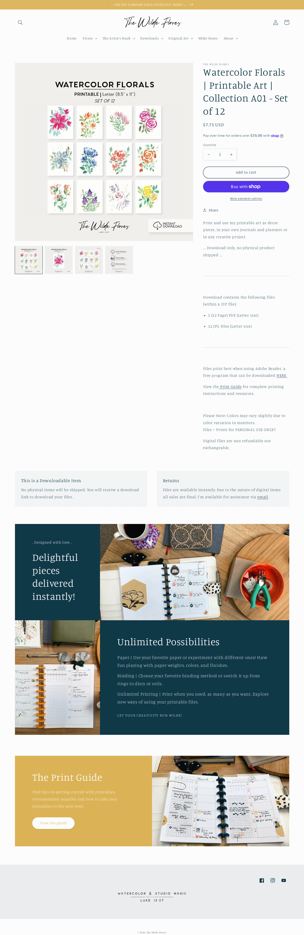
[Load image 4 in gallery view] (119, 260)
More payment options (246, 198)
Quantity (209, 145)
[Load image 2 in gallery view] (58, 260)
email (262, 496)
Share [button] (213, 210)
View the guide (53, 823)
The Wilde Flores (156, 932)
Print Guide (230, 386)
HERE (281, 375)
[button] (20, 22)
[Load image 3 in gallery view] (89, 260)
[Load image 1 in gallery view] (29, 260)
